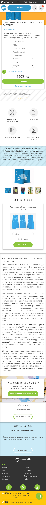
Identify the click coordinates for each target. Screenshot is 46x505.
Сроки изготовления (31, 476)
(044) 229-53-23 (8, 2)
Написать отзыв (23, 416)
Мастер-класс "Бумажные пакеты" (23, 430)
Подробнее (23, 244)
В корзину (23, 81)
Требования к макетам (23, 86)
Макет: (17, 62)
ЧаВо (26, 479)
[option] (23, 226)
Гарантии (27, 473)
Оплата (26, 467)
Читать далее (23, 450)
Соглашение (6, 476)
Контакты (5, 479)
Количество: (19, 41)
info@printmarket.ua (30, 2)
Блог (3, 470)
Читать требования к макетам (23, 393)
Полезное (5, 473)
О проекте (5, 467)
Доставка (27, 470)
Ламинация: (19, 55)
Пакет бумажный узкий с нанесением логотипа (23, 208)
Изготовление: (20, 48)
